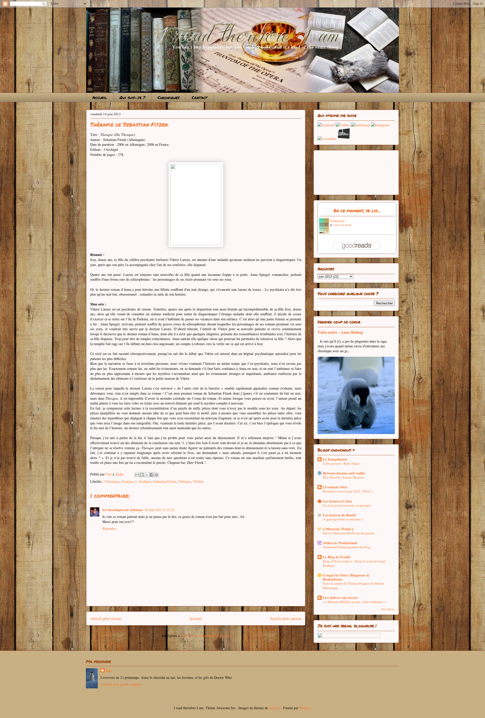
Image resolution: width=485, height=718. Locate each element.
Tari (109, 670)
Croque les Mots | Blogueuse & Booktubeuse (346, 577)
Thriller (198, 481)
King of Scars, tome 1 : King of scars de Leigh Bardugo (354, 563)
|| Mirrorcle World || (338, 529)
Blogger (304, 707)
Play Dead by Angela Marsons (344, 477)
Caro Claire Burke (342, 225)
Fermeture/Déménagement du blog (346, 547)
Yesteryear (337, 220)
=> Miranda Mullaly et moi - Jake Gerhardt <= (355, 602)
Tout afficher (388, 609)
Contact (199, 97)
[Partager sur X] (146, 474)
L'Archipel (143, 481)
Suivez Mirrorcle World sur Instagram (348, 533)
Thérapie (184, 481)
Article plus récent (105, 618)
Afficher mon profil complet (121, 684)
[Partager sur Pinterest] (156, 474)
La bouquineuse (335, 459)
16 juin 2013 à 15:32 (159, 509)
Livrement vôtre (335, 487)
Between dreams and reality (344, 473)
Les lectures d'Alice (337, 501)
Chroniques (168, 97)
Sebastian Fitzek (164, 481)
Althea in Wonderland (340, 542)
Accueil (99, 97)
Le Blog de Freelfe (337, 557)
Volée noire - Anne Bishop (340, 332)
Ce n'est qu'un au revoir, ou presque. (347, 505)
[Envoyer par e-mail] (137, 474)
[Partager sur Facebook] (151, 474)
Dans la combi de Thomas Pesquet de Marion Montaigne (353, 585)
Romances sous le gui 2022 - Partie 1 (348, 491)
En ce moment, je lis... (357, 210)
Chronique (112, 481)
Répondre (109, 528)
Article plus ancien (285, 618)
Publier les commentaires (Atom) (206, 635)
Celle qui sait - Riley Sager (341, 463)
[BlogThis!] (141, 474)
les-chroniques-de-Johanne (122, 509)
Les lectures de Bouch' (340, 515)
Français (127, 481)
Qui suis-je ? (132, 97)
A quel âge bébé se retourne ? (343, 519)
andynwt (275, 707)
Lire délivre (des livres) (340, 597)
